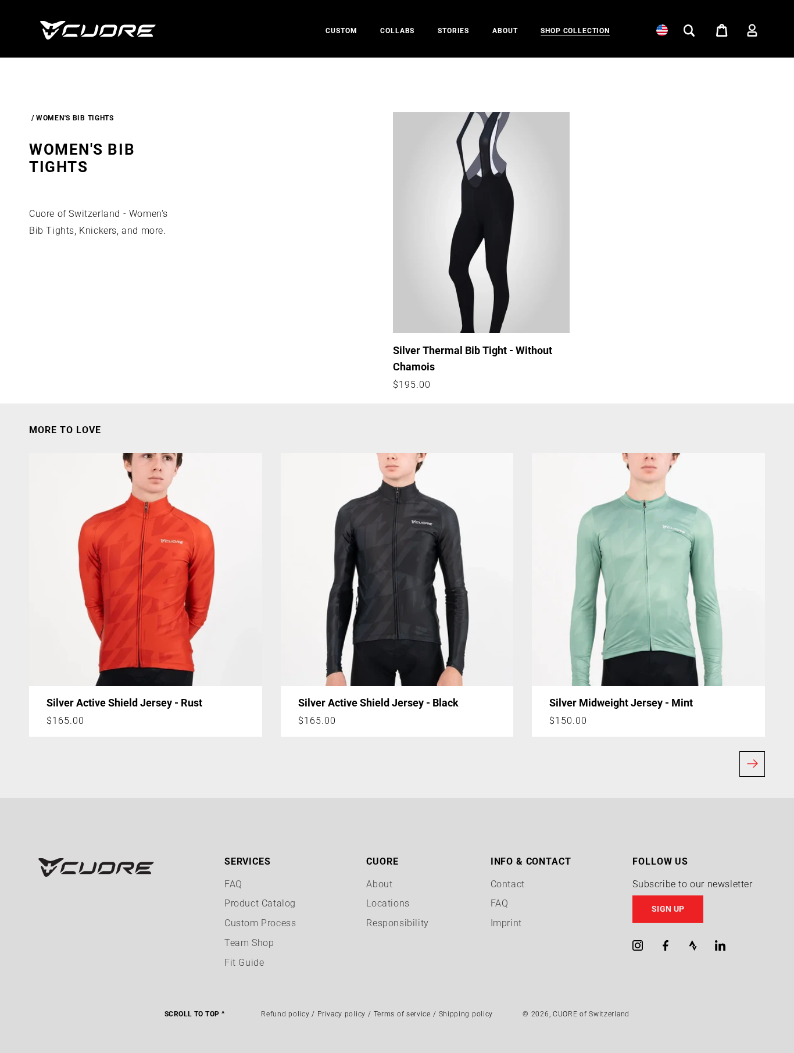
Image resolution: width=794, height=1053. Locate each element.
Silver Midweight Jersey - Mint (621, 703)
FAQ (233, 884)
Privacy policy (341, 1014)
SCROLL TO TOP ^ (194, 1014)
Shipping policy (466, 1014)
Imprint (506, 923)
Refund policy (285, 1014)
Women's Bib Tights (75, 118)
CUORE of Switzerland (591, 1014)
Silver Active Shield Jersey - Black (378, 703)
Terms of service (402, 1014)
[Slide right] (752, 764)
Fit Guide (244, 962)
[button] (341, 31)
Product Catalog (260, 903)
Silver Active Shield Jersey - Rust (124, 703)
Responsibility (397, 923)
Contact (508, 884)
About (379, 884)
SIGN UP (668, 908)
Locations (387, 903)
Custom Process (260, 923)
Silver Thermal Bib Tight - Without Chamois (472, 358)
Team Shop (249, 942)
